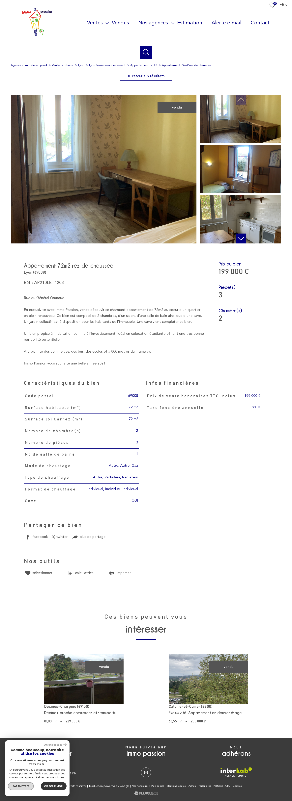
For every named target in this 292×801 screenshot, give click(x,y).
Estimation (189, 22)
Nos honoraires (140, 786)
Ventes (95, 22)
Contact (260, 22)
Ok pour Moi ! (53, 786)
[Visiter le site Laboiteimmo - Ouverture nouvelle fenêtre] (146, 794)
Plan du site (157, 786)
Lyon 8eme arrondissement (107, 65)
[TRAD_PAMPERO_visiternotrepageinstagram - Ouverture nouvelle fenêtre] (146, 772)
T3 (155, 65)
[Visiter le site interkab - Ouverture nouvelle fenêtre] (236, 772)
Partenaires (205, 786)
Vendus (120, 22)
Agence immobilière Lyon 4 (29, 65)
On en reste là (53, 744)
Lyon (81, 65)
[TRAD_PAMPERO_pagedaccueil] (37, 35)
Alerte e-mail (226, 22)
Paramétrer (21, 786)
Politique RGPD (222, 786)
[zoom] (103, 242)
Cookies (237, 786)
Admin (192, 786)
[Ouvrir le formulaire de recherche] (146, 52)
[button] (241, 238)
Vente (56, 65)
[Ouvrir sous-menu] (107, 23)
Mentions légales (176, 786)
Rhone (69, 65)
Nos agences (153, 22)
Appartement (139, 65)
